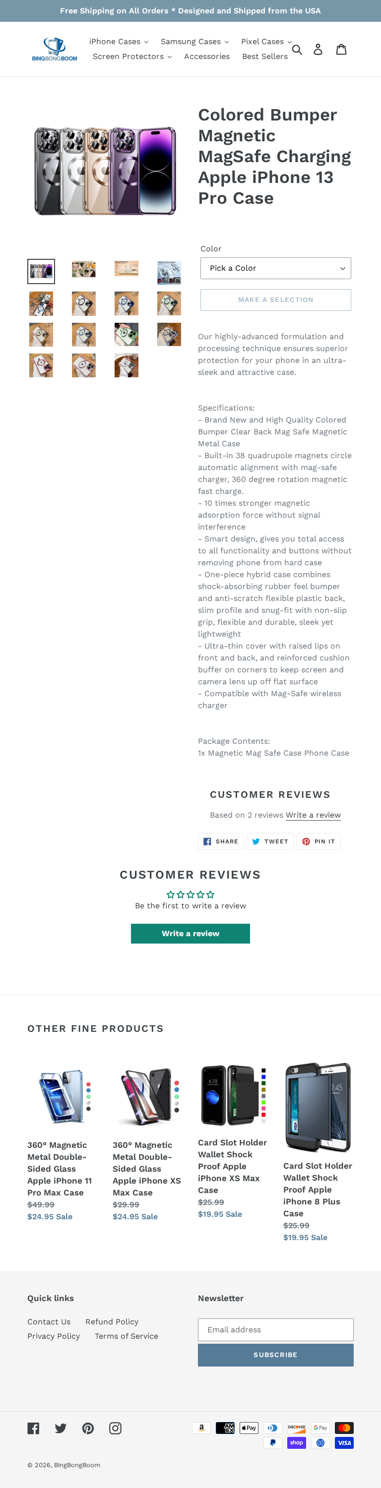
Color (211, 248)
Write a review (313, 815)
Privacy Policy (53, 1336)
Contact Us (48, 1321)
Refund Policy (111, 1321)
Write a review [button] (190, 933)
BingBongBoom (77, 1465)
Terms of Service (126, 1336)
